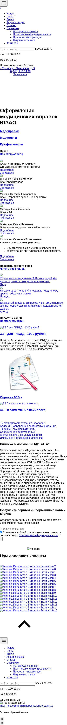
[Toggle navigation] (3, 3)
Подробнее (7, 169)
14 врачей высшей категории (17, 429)
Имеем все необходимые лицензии (21, 437)
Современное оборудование (17, 432)
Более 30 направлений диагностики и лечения (28, 426)
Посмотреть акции (12, 321)
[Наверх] (24, 635)
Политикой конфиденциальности (38, 535)
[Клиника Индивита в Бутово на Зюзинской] (28, 566)
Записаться (20, 74)
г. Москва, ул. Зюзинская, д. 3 (17, 68)
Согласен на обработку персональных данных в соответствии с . (30, 534)
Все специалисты (11, 154)
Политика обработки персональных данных (26, 705)
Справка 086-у (11, 397)
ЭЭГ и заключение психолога (22, 410)
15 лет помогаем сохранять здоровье (22, 423)
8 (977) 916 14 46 (20, 71)
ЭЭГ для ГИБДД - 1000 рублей (23, 333)
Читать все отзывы (12, 268)
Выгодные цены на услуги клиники (21, 434)
